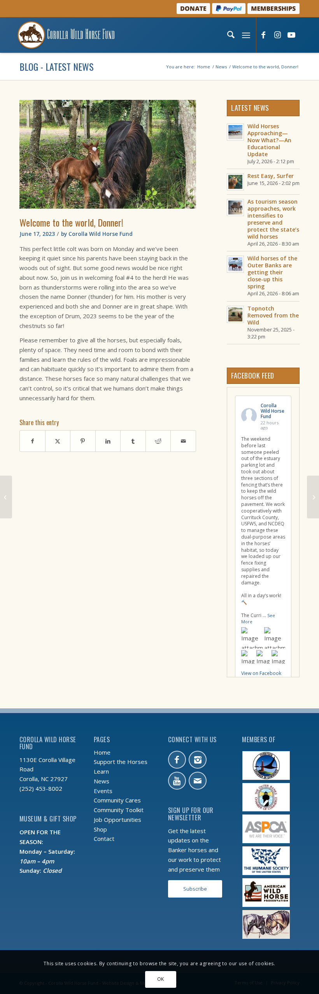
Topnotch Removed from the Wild (273, 315)
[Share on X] (58, 441)
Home (102, 752)
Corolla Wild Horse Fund (100, 233)
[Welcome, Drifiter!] (313, 497)
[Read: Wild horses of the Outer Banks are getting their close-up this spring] (235, 264)
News (101, 781)
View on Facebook (261, 673)
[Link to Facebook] (263, 35)
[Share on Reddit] (158, 441)
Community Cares (117, 800)
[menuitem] (230, 34)
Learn (101, 771)
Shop (100, 829)
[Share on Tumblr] (133, 441)
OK (160, 979)
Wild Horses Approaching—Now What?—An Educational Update (269, 140)
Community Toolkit (119, 810)
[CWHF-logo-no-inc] (66, 34)
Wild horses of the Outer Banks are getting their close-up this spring (272, 272)
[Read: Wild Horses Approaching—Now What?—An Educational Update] (235, 132)
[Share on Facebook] (32, 441)
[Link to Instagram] (277, 35)
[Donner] (107, 154)
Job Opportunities (117, 819)
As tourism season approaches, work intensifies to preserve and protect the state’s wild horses (273, 219)
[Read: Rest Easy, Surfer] (235, 181)
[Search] (230, 34)
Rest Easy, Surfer (270, 176)
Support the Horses (120, 762)
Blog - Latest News (56, 66)
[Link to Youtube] (291, 35)
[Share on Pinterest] (82, 441)
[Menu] (245, 34)
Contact (104, 838)
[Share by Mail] (183, 441)
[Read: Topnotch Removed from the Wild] (235, 314)
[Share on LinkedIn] (108, 441)
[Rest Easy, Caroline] (6, 497)
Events (103, 791)
